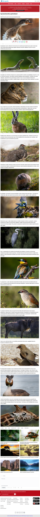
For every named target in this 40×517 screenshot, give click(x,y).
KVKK (22, 515)
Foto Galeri (27, 498)
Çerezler (20, 515)
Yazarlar (26, 501)
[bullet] (15, 487)
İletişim (12, 515)
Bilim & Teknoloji (10, 3)
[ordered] (14, 487)
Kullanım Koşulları (26, 515)
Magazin (23, 3)
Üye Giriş (2, 505)
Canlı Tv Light (3, 501)
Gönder (3, 487)
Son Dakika (9, 502)
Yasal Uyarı (31, 515)
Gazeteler (26, 502)
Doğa (15, 3)
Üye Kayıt (2, 506)
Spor (31, 3)
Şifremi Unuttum (3, 508)
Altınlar (21, 498)
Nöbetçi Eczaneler (10, 501)
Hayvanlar (19, 3)
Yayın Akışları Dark (10, 499)
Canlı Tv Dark (9, 498)
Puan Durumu (15, 501)
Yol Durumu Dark (3, 499)
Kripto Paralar (22, 502)
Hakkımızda (9, 515)
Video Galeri (27, 499)
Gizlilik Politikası (16, 515)
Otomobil (27, 3)
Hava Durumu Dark (4, 498)
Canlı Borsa (15, 498)
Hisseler (21, 501)
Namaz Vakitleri (16, 499)
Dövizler (21, 499)
